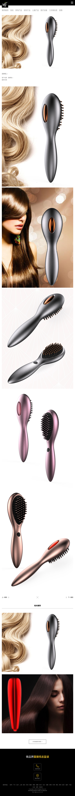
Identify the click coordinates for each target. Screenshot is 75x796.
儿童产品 (35, 10)
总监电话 (37, 768)
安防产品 (27, 10)
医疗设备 (44, 10)
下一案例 (70, 597)
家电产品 (18, 10)
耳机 (12, 10)
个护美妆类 (53, 10)
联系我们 (37, 778)
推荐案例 (5, 10)
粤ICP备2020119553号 (37, 792)
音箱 (60, 10)
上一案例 (4, 597)
